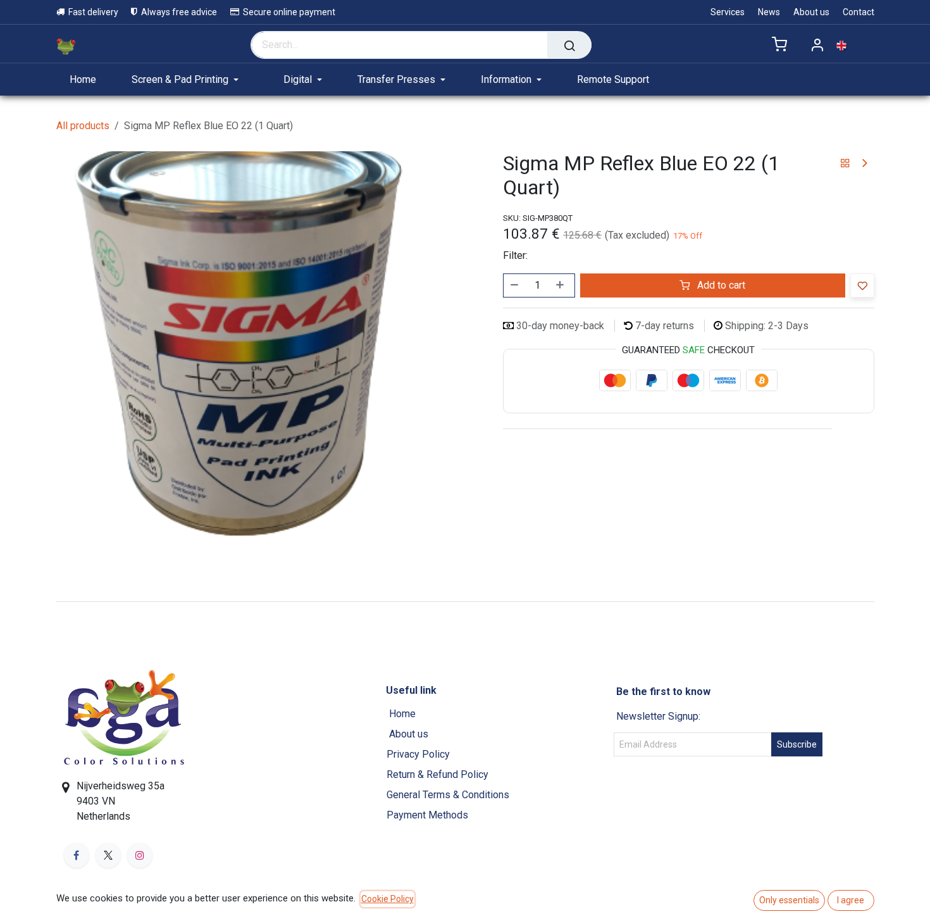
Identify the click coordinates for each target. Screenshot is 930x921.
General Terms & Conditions (448, 795)
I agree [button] (850, 900)
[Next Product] (863, 163)
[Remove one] (515, 285)
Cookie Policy (387, 899)
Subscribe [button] (797, 744)
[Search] (569, 45)
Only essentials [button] (789, 900)
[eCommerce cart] (779, 45)
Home (402, 714)
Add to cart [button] (720, 285)
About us (410, 734)
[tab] (465, 601)
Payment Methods (427, 815)
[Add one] (561, 285)
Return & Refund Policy (437, 774)
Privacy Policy (418, 754)
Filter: (515, 255)
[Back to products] (845, 163)
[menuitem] (89, 79)
